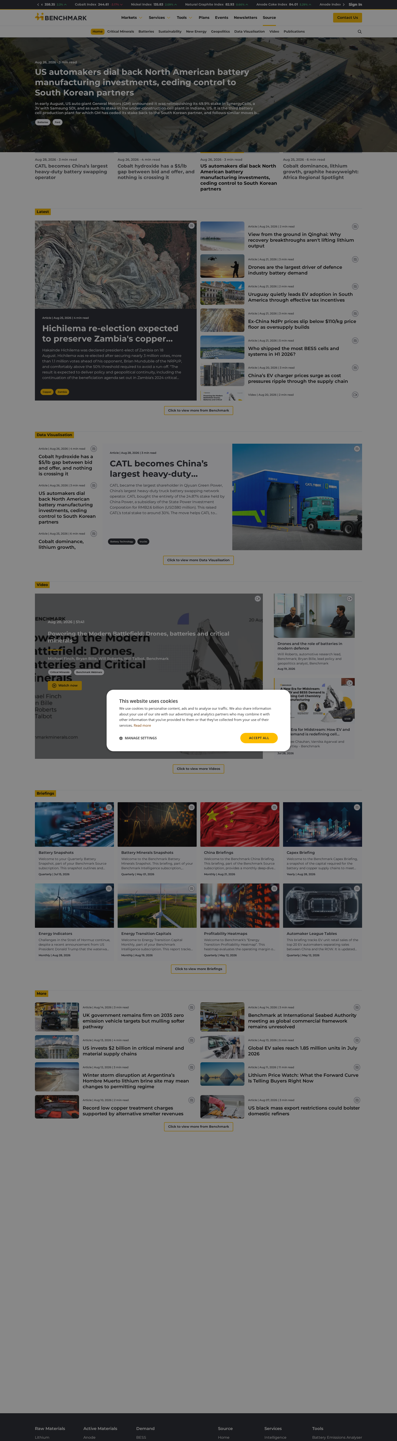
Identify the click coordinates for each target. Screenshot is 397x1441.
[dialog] (198, 720)
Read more (142, 725)
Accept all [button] (259, 738)
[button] (138, 738)
